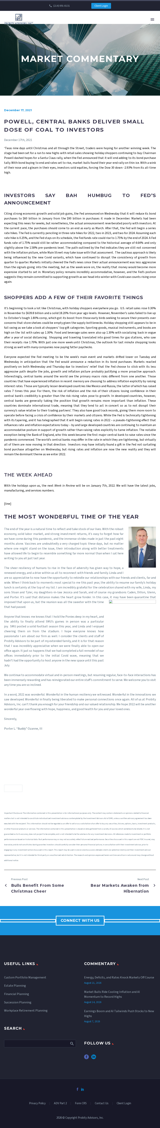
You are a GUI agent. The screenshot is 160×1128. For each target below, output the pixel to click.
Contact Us (101, 1103)
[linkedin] (93, 1058)
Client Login (101, 6)
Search (72, 1043)
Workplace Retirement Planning (26, 1010)
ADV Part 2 (60, 1103)
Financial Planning (16, 994)
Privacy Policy (37, 1103)
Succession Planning (17, 1002)
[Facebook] (77, 1089)
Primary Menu (152, 19)
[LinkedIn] (82, 1089)
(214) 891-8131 (61, 6)
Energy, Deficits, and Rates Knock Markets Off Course (119, 977)
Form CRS (81, 1103)
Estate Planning (15, 986)
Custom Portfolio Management (25, 977)
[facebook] (86, 1058)
